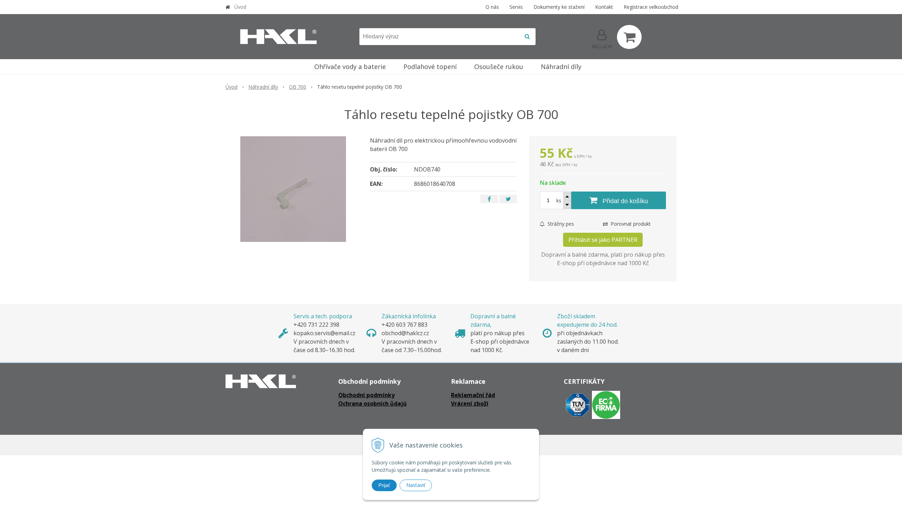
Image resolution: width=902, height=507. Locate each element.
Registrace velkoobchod (651, 7)
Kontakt (604, 7)
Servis (516, 7)
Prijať (384, 485)
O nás (492, 7)
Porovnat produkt (630, 223)
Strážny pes (560, 223)
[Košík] (629, 37)
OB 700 (297, 86)
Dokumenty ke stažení (559, 7)
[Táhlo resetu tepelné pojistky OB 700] (293, 189)
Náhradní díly (263, 86)
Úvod (240, 7)
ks (558, 200)
